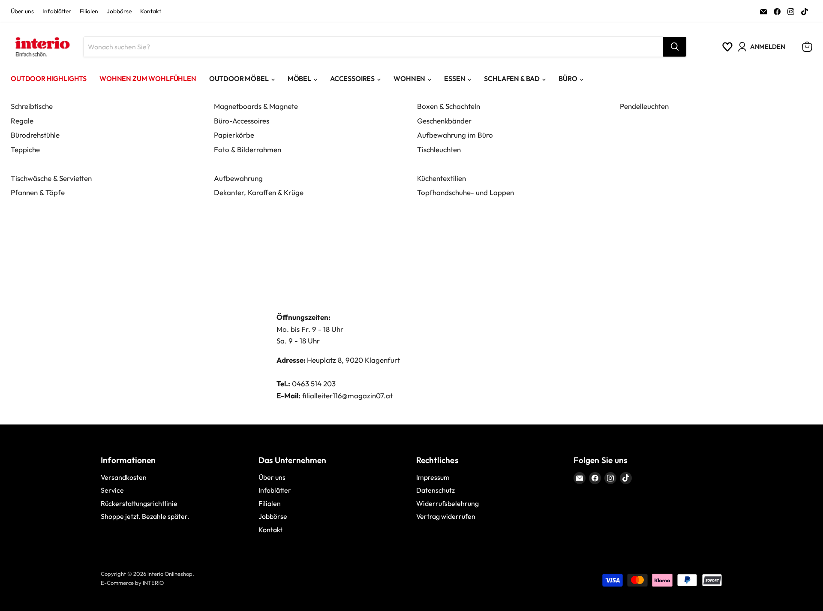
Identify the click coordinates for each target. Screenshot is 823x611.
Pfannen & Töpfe (38, 192)
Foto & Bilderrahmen (247, 149)
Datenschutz (435, 490)
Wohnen (409, 78)
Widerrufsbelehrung (447, 503)
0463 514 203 (314, 383)
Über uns (22, 11)
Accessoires (352, 78)
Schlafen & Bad (512, 78)
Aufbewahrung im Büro (455, 134)
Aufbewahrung (238, 178)
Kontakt (150, 11)
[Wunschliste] (727, 47)
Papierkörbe (234, 134)
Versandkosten (124, 477)
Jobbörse (119, 11)
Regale (22, 120)
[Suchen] (674, 47)
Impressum (433, 477)
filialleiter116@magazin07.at (347, 395)
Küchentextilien (441, 178)
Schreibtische (32, 106)
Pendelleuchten (644, 106)
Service (112, 490)
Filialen (89, 11)
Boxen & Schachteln (448, 106)
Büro (568, 78)
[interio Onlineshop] (42, 47)
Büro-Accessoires (241, 120)
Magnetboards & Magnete (256, 106)
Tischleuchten (439, 149)
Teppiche (25, 149)
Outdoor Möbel (239, 78)
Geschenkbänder (444, 120)
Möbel (299, 78)
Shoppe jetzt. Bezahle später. (145, 516)
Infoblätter (56, 11)
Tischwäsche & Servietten (51, 178)
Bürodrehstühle (35, 134)
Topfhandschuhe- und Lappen (465, 192)
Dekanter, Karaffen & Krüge (258, 192)
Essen (454, 78)
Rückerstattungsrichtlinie (139, 503)
